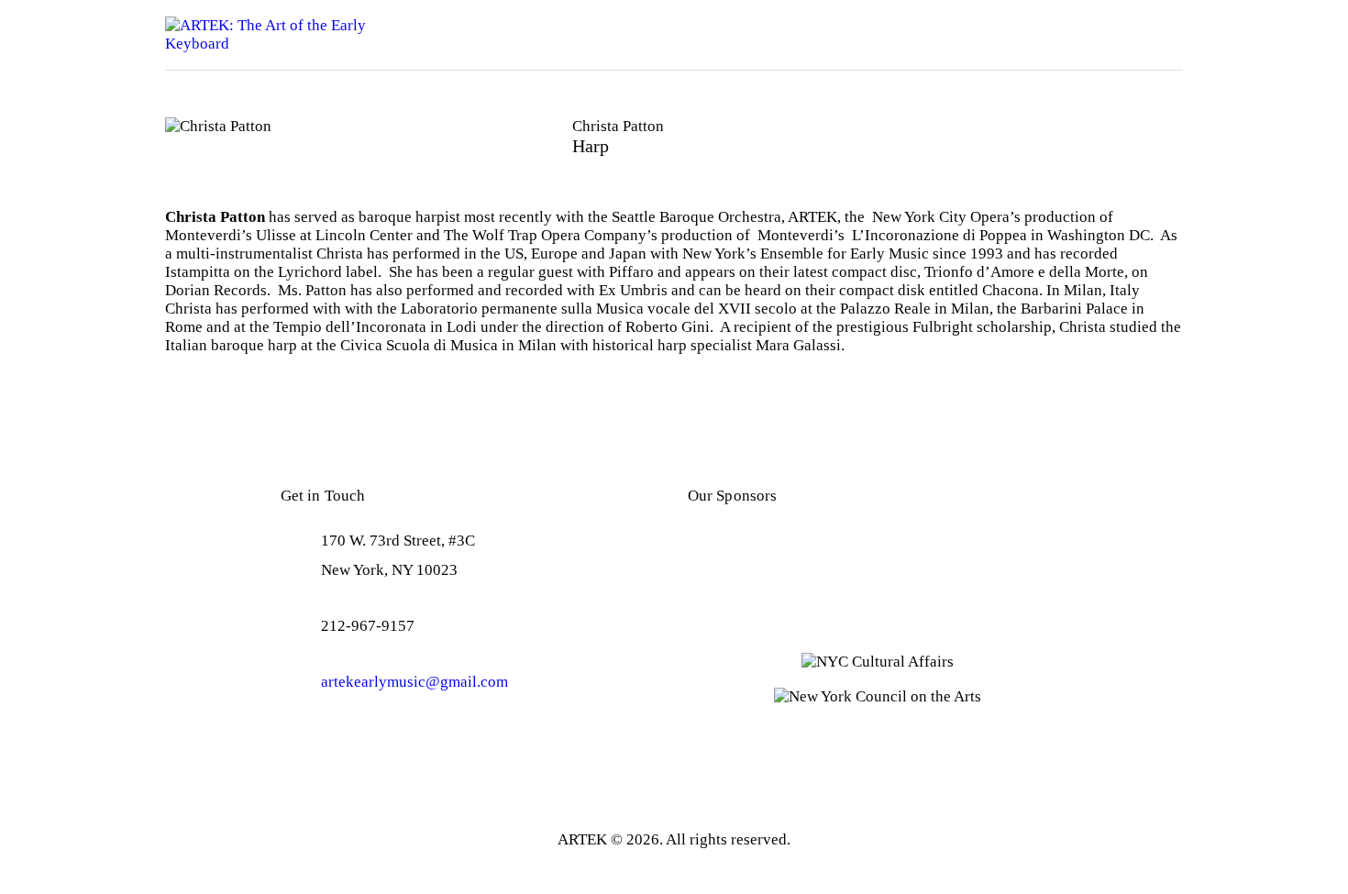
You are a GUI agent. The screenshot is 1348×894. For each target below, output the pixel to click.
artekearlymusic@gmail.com (414, 681)
